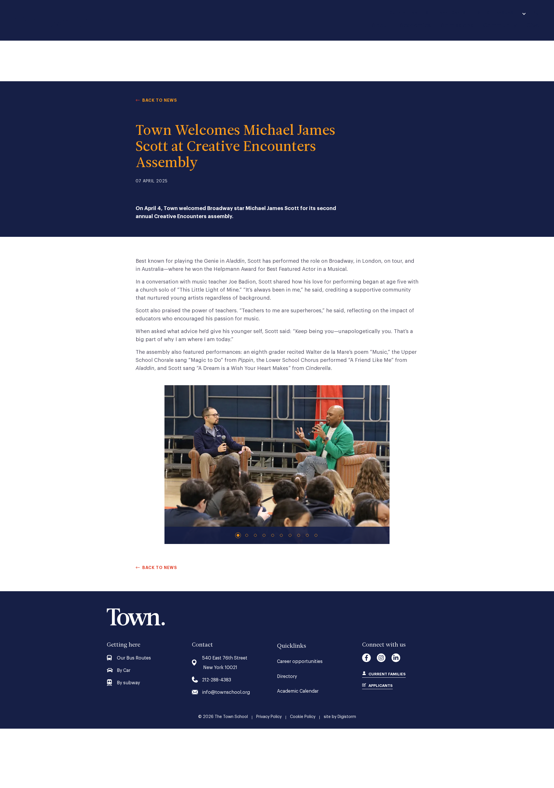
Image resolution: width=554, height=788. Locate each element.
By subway (128, 683)
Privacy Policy (269, 717)
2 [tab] (247, 535)
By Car (123, 670)
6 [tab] (282, 535)
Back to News (159, 100)
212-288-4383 (216, 680)
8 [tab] (299, 535)
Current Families (409, 12)
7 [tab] (290, 535)
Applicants (453, 12)
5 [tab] (273, 535)
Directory (287, 676)
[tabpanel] (277, 464)
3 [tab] (256, 535)
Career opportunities (300, 661)
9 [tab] (308, 535)
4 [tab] (264, 535)
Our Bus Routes (134, 658)
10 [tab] (316, 535)
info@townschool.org (226, 692)
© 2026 (223, 717)
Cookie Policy (302, 717)
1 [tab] (238, 535)
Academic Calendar (298, 691)
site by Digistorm (340, 717)
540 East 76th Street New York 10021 (224, 663)
